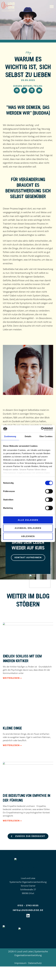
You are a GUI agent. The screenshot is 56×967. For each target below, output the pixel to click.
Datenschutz (35, 963)
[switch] (49, 491)
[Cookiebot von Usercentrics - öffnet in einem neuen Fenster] (41, 429)
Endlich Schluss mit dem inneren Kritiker (22, 658)
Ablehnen (28, 536)
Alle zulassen (28, 520)
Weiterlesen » (12, 678)
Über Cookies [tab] (45, 436)
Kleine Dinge (12, 728)
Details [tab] (28, 436)
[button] (51, 6)
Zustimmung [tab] (10, 436)
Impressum (20, 963)
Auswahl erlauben (28, 528)
